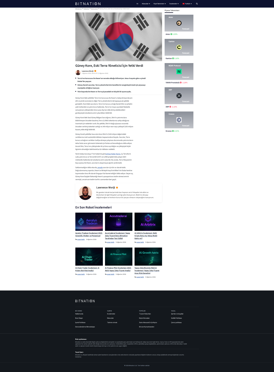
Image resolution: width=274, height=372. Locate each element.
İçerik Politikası (80, 322)
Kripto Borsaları (144, 318)
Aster (168, 34)
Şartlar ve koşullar (177, 314)
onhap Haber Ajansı (113, 154)
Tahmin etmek (112, 322)
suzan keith (81, 239)
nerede (100, 167)
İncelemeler (173, 4)
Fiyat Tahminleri (159, 4)
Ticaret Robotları (145, 314)
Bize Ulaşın (79, 318)
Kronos (169, 131)
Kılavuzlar (145, 4)
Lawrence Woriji (105, 187)
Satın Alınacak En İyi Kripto (148, 322)
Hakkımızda (79, 314)
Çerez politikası (176, 322)
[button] (197, 4)
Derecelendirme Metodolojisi (85, 327)
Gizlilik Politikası (176, 318)
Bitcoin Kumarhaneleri (146, 327)
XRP (167, 107)
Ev (137, 4)
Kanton (169, 58)
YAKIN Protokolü (172, 82)
